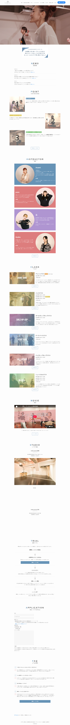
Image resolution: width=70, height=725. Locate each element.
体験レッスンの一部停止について (21, 623)
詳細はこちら (33, 72)
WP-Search (16, 715)
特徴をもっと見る (35, 148)
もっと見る (35, 433)
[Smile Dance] (8, 3)
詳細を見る (35, 327)
